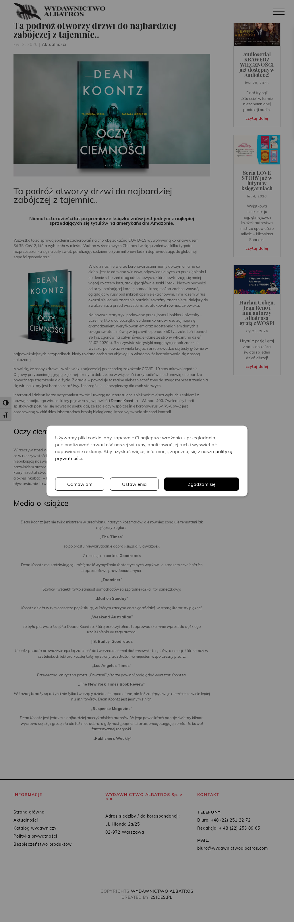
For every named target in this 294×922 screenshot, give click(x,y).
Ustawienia (134, 484)
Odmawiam (79, 484)
